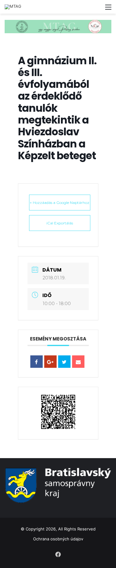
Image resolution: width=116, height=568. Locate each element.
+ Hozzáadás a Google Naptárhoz (59, 202)
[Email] (78, 361)
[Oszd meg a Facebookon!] (36, 361)
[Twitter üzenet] (64, 361)
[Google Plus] (50, 361)
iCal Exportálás (59, 223)
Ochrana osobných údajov (58, 538)
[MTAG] (13, 6)
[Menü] (108, 9)
